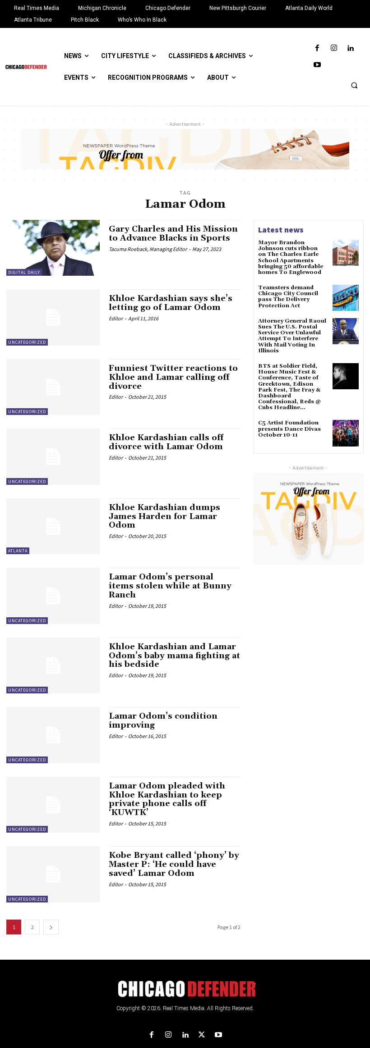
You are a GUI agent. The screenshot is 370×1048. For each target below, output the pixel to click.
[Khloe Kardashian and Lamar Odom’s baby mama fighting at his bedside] (53, 665)
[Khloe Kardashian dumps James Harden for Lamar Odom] (53, 526)
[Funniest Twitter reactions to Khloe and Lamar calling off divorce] (53, 387)
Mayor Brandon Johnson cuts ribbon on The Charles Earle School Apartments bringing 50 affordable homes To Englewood (290, 257)
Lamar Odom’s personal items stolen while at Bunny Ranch (170, 586)
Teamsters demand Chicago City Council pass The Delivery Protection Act (288, 296)
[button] (354, 85)
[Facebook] (317, 48)
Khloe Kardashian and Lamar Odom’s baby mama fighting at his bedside (174, 656)
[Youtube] (317, 65)
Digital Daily (24, 272)
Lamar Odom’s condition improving (163, 720)
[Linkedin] (350, 48)
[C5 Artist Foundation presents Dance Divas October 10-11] (346, 433)
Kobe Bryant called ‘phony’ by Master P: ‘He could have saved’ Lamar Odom (174, 864)
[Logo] (185, 989)
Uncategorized (27, 342)
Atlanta (18, 551)
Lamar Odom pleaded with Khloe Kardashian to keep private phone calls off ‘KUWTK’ (167, 799)
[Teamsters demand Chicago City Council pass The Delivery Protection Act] (346, 298)
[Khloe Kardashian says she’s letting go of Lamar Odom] (53, 317)
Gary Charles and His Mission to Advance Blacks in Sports (173, 233)
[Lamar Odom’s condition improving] (53, 735)
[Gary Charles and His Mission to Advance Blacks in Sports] (53, 248)
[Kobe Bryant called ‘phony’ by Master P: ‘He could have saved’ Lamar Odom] (53, 874)
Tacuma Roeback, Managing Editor (148, 249)
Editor (116, 318)
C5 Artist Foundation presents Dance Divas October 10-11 (289, 428)
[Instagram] (334, 48)
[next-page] (51, 927)
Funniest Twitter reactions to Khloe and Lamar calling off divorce (173, 377)
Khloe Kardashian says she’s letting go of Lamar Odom (170, 303)
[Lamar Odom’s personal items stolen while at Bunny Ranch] (53, 596)
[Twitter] (202, 1035)
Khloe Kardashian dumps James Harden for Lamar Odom (164, 516)
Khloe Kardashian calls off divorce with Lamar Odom (166, 442)
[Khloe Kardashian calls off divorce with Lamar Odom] (53, 456)
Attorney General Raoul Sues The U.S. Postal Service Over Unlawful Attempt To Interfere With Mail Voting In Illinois (292, 336)
